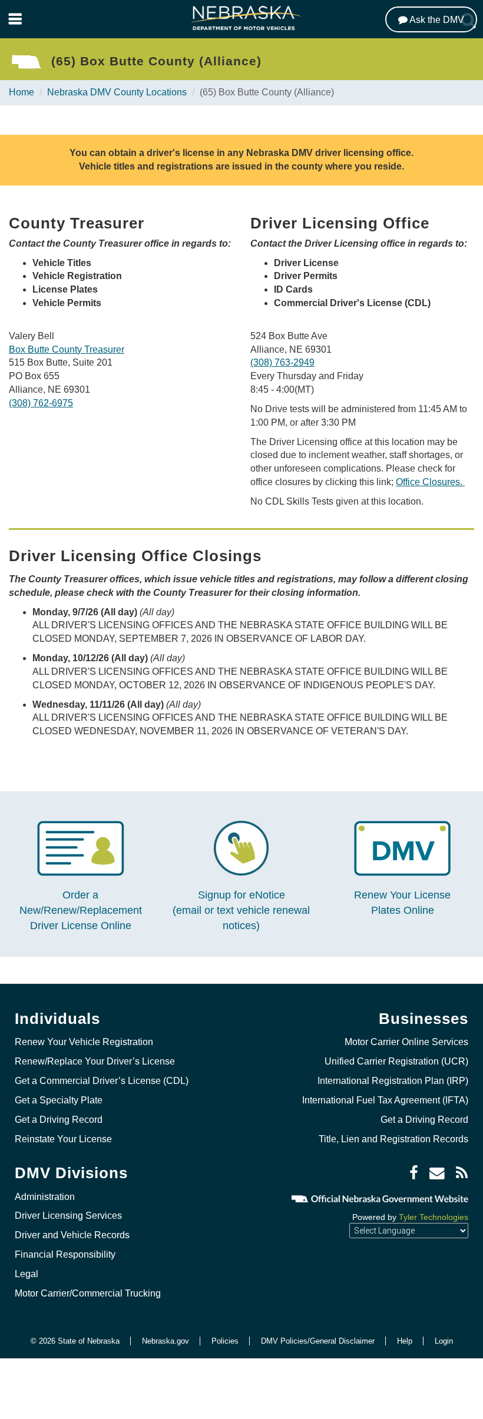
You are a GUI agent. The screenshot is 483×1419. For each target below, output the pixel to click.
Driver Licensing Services (68, 1216)
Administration (45, 1197)
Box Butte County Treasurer (66, 349)
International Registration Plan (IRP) (392, 1081)
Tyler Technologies (433, 1217)
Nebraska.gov (165, 1341)
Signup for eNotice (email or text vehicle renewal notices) (241, 910)
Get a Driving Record (58, 1120)
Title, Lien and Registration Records (393, 1139)
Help (404, 1341)
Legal (26, 1274)
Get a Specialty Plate (58, 1100)
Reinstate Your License (63, 1139)
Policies (225, 1341)
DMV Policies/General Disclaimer (318, 1341)
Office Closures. (430, 482)
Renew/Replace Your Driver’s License (95, 1061)
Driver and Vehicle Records (72, 1235)
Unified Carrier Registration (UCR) (396, 1061)
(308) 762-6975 (41, 403)
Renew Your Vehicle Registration (84, 1042)
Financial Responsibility (65, 1254)
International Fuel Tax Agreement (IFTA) (385, 1100)
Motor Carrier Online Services (406, 1042)
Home (21, 92)
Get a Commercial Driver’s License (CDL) (101, 1081)
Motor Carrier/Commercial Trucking (88, 1293)
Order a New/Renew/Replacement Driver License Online (80, 910)
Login (444, 1341)
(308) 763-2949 (282, 362)
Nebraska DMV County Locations (117, 92)
